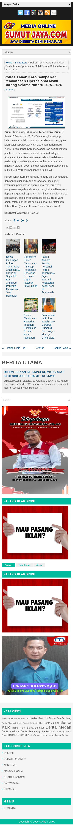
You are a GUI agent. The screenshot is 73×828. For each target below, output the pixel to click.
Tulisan (65, 735)
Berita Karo (21, 62)
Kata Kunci (24, 565)
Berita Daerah (38, 718)
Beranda (39, 348)
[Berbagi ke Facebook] (18, 227)
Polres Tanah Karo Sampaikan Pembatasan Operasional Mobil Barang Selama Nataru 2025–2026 (33, 81)
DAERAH (9, 752)
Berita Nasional (10, 731)
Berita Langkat (35, 727)
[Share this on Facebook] (14, 220)
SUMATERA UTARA (15, 758)
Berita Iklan (37, 723)
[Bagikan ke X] (14, 227)
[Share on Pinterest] (27, 220)
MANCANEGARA (13, 771)
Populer (8, 565)
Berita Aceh (7, 718)
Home (8, 62)
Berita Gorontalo (24, 723)
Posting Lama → (62, 348)
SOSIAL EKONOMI (14, 777)
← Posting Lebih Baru (14, 348)
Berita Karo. (18, 728)
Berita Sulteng (57, 732)
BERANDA (10, 808)
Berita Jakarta (51, 722)
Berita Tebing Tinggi (51, 735)
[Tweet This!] (18, 220)
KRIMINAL (9, 789)
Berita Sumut (18, 735)
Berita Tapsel (34, 735)
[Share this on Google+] (22, 220)
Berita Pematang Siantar (35, 731)
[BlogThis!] (11, 227)
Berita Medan (58, 727)
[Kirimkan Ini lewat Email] (8, 227)
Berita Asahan (21, 718)
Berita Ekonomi (9, 723)
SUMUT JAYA (47, 821)
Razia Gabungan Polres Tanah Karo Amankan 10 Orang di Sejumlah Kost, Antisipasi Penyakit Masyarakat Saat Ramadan (13, 276)
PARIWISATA (11, 783)
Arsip (39, 565)
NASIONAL (10, 764)
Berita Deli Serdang (60, 718)
